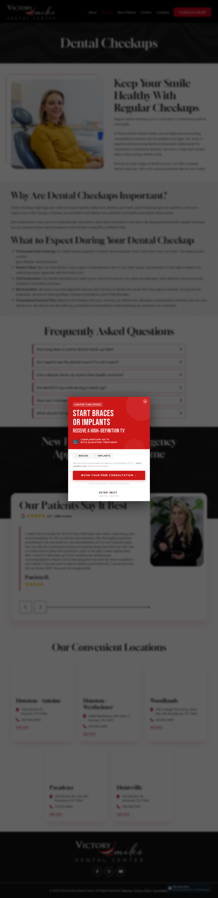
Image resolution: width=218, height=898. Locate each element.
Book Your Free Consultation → (109, 475)
